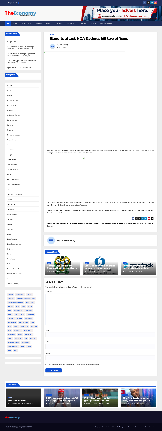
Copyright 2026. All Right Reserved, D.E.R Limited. (18, 426)
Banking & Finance (43, 24)
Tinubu (22, 346)
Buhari (9, 314)
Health (9, 174)
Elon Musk (10, 318)
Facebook (19, 318)
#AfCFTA (10, 294)
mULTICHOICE (27, 330)
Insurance (10, 199)
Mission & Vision (110, 427)
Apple (23, 306)
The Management (121, 427)
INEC (33, 322)
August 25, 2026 (15, 404)
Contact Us (152, 427)
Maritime (10, 224)
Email (47, 341)
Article (9, 90)
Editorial (9, 145)
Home (91, 427)
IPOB (9, 326)
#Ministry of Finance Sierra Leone (26, 298)
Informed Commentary (14, 194)
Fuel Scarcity (28, 318)
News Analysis (12, 239)
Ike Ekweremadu (23, 322)
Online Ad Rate (139, 427)
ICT (8, 189)
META (9, 330)
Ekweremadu (30, 314)
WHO (9, 350)
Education (10, 150)
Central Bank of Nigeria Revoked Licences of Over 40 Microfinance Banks (61, 268)
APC (17, 306)
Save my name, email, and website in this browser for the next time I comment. (73, 364)
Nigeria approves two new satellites (19, 68)
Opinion (9, 254)
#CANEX (29, 294)
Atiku (9, 310)
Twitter (29, 346)
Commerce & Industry (14, 135)
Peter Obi (32, 338)
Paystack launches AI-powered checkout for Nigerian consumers (135, 268)
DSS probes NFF (12, 42)
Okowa (10, 338)
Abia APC (10, 306)
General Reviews (12, 169)
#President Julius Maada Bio (15, 302)
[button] (156, 23)
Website (48, 353)
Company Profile (99, 427)
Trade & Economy (13, 284)
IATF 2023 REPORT (107, 24)
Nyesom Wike (28, 334)
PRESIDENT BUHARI (13, 342)
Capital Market (12, 120)
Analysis (10, 85)
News (15, 24)
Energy (9, 155)
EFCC (22, 314)
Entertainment (11, 160)
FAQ (146, 427)
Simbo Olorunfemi (12, 346)
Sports (93, 24)
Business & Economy (14, 115)
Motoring (10, 229)
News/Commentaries (14, 244)
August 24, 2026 (53, 404)
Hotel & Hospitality (13, 179)
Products (130, 427)
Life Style (10, 219)
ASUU (30, 306)
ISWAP (15, 326)
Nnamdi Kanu (11, 334)
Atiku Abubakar (18, 310)
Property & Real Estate (14, 274)
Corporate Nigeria (13, 140)
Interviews (10, 209)
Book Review (11, 105)
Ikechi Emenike (12, 322)
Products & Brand (13, 269)
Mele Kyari (34, 326)
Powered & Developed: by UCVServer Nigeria (17, 427)
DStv (16, 314)
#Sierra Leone (30, 302)
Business (10, 110)
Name (47, 330)
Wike (15, 350)
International (11, 204)
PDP (26, 338)
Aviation (82, 24)
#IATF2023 (11, 298)
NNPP (20, 334)
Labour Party (24, 326)
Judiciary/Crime (12, 214)
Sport (8, 279)
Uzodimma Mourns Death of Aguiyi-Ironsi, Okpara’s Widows (127, 223)
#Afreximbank (20, 294)
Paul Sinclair (18, 338)
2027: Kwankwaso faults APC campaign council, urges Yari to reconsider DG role (62, 400)
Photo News (26, 24)
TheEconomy (63, 45)
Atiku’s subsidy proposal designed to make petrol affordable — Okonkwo (136, 400)
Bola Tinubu (29, 310)
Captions (10, 125)
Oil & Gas (70, 24)
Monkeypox (17, 330)
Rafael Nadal (25, 342)
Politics (59, 24)
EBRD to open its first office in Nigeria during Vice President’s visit (100, 268)
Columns (10, 130)
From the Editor (12, 165)
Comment (49, 291)
